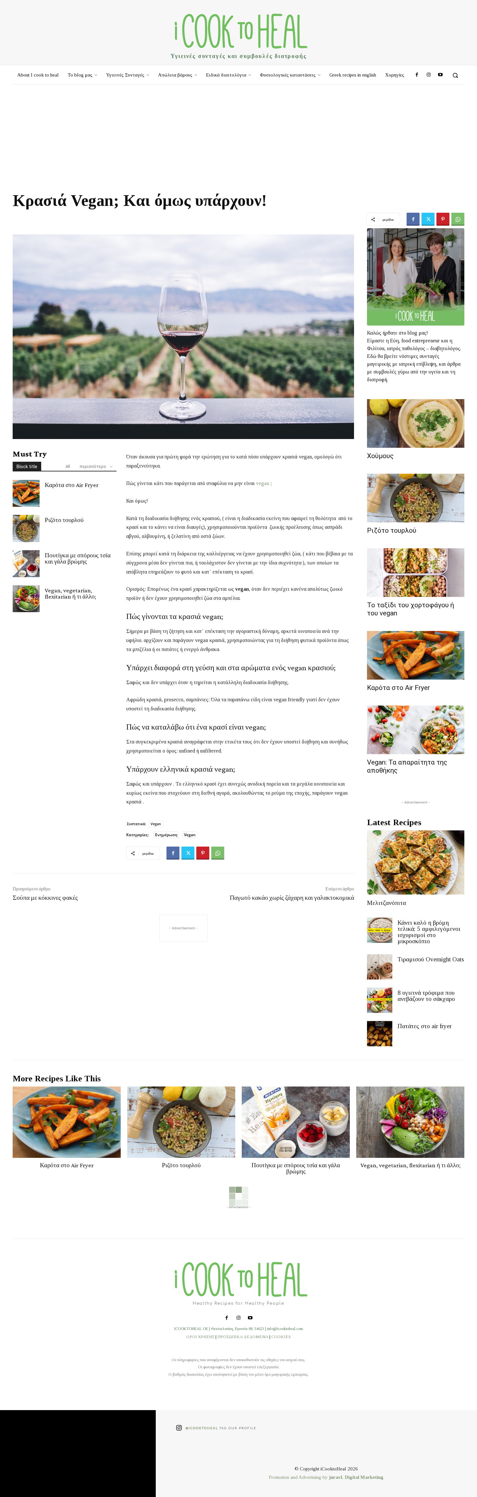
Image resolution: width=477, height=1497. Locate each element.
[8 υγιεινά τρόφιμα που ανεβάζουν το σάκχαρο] (379, 1000)
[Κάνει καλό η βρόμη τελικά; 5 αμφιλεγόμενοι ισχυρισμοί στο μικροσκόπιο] (379, 930)
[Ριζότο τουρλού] (26, 528)
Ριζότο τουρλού (64, 520)
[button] (455, 75)
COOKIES (281, 1336)
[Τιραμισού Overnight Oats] (379, 967)
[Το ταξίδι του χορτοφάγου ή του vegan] (415, 572)
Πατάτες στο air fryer (425, 1026)
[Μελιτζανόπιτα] (415, 862)
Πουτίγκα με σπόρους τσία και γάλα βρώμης (78, 558)
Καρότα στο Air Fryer (72, 484)
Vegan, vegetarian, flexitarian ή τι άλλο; (70, 593)
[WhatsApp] (457, 219)
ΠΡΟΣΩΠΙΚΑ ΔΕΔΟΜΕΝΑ (242, 1336)
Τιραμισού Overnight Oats (431, 959)
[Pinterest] (442, 219)
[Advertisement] (238, 133)
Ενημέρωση (166, 835)
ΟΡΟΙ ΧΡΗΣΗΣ (200, 1336)
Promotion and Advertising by (299, 1477)
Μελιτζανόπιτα (386, 902)
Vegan (156, 823)
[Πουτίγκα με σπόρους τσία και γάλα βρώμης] (26, 563)
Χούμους (380, 456)
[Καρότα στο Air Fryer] (26, 493)
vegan (262, 483)
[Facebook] (416, 75)
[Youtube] (440, 75)
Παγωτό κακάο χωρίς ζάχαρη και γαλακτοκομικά (292, 897)
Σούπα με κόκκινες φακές (45, 897)
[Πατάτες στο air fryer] (379, 1033)
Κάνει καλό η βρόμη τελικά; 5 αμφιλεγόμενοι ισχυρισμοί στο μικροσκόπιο (429, 932)
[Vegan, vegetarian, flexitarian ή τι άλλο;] (26, 598)
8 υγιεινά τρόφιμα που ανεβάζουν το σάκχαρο (426, 995)
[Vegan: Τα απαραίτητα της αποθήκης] (415, 730)
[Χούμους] (415, 423)
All (68, 466)
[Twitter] (428, 219)
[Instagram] (428, 75)
